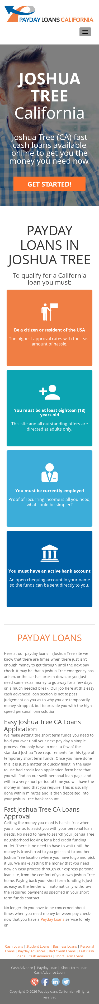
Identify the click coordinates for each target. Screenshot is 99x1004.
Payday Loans (49, 637)
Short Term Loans (69, 956)
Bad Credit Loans (62, 951)
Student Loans (37, 946)
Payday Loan (47, 967)
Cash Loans (14, 946)
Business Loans (65, 946)
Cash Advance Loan (49, 972)
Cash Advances (40, 956)
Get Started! (49, 183)
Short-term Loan (74, 967)
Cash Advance (22, 967)
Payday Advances (31, 951)
